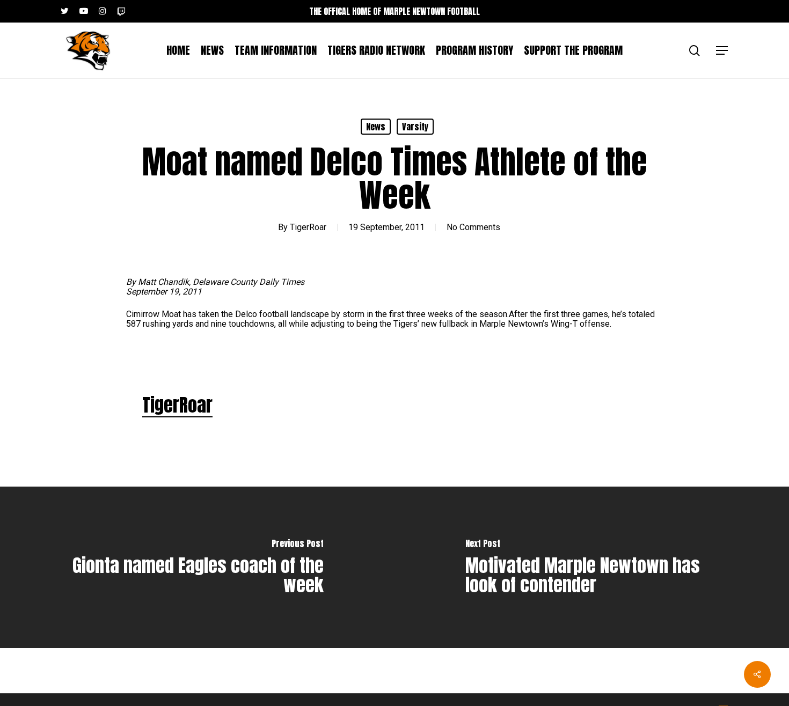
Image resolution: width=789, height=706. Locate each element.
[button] (722, 50)
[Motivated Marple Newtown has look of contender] (591, 567)
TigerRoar (308, 227)
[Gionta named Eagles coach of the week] (197, 567)
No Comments (473, 227)
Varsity (415, 126)
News (375, 126)
